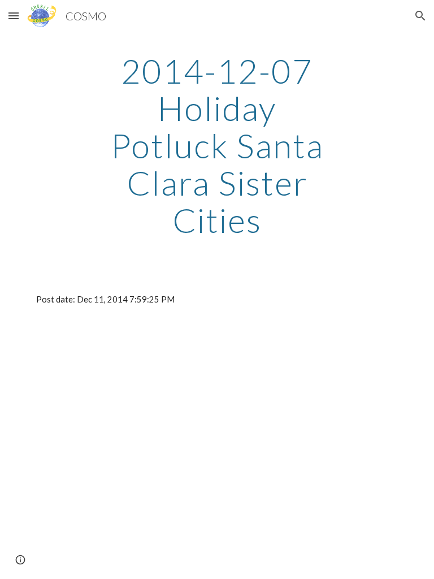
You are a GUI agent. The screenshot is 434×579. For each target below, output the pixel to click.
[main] (216, 145)
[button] (13, 15)
